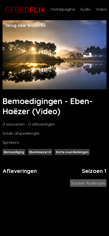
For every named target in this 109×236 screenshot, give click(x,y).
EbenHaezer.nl (40, 152)
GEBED (24, 10)
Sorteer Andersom (88, 183)
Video (101, 9)
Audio (85, 9)
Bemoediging (14, 152)
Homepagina (63, 9)
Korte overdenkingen (72, 152)
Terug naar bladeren (25, 25)
